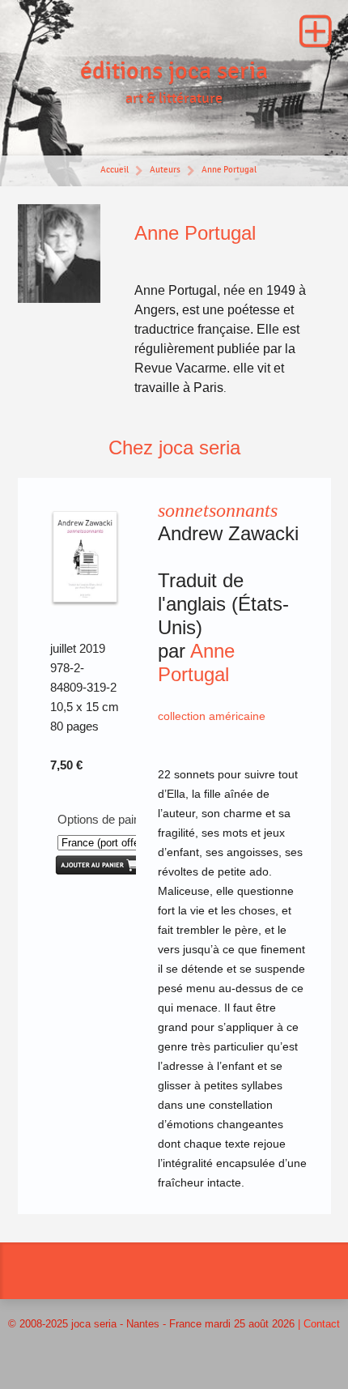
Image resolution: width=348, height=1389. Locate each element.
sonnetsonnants (218, 510)
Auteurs (165, 169)
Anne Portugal (229, 169)
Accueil (114, 169)
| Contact (319, 1324)
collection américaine (211, 715)
